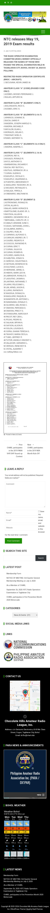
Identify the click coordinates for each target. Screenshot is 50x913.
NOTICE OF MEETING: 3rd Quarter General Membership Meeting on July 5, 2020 (20, 880)
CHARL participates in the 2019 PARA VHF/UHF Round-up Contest (14, 451)
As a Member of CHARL (16, 585)
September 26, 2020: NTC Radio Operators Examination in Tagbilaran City (20, 889)
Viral (28, 909)
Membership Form (14, 573)
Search (41, 558)
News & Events (17, 434)
